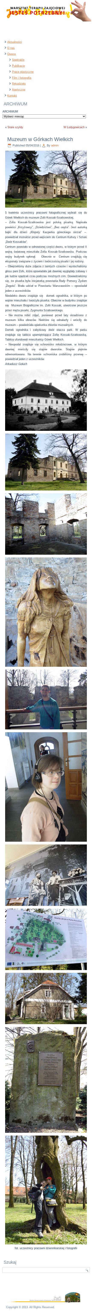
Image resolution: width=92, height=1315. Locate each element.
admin (55, 145)
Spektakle (18, 59)
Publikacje (18, 65)
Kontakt (12, 95)
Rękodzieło (19, 83)
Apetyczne (18, 89)
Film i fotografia (21, 77)
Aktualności (14, 42)
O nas (11, 48)
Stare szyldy (15, 127)
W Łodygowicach (74, 127)
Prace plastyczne (23, 71)
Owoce (11, 54)
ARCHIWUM (10, 111)
